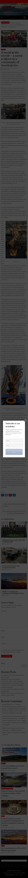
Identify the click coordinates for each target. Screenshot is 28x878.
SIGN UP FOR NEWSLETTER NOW (14, 451)
